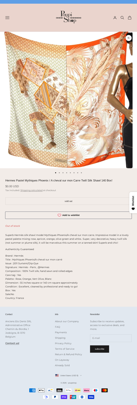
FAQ (57, 326)
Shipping (60, 337)
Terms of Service (64, 348)
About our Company (67, 321)
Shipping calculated (31, 190)
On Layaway (62, 359)
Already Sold (62, 365)
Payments (61, 332)
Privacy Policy (63, 343)
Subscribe (99, 349)
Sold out (68, 201)
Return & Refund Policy (68, 354)
